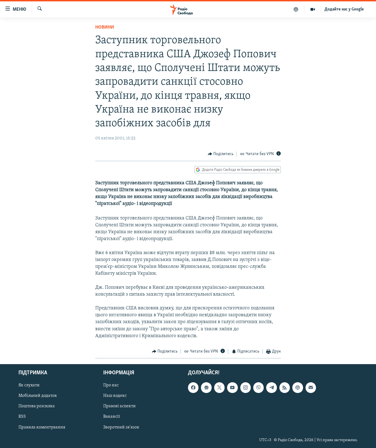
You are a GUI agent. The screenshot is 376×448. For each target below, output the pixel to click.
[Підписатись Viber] (258, 387)
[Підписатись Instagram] (245, 387)
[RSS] (284, 387)
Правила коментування (41, 427)
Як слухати (29, 385)
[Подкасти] (296, 9)
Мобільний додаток (37, 396)
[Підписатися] (311, 387)
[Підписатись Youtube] (232, 387)
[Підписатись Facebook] (193, 387)
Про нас (111, 385)
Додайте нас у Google (344, 9)
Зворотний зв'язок (121, 427)
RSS (22, 416)
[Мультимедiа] (312, 9)
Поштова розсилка (36, 406)
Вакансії (111, 416)
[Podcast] (297, 387)
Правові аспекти (119, 406)
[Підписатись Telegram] (271, 387)
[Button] (221, 154)
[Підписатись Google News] (206, 387)
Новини (104, 27)
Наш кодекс (115, 396)
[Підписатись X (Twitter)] (219, 387)
